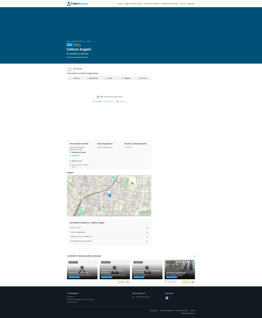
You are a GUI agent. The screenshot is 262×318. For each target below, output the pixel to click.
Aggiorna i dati (77, 161)
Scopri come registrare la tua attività (80, 299)
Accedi (182, 4)
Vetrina (88, 41)
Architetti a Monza (78, 41)
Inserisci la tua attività (169, 4)
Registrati (190, 4)
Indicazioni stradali (79, 152)
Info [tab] (69, 69)
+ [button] (70, 178)
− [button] (70, 181)
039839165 (76, 156)
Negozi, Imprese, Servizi (133, 4)
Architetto (128, 147)
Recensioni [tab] (77, 69)
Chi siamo (70, 297)
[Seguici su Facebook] (166, 297)
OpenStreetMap (140, 215)
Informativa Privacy (181, 311)
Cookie (192, 311)
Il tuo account (72, 302)
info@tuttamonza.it (143, 297)
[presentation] (191, 256)
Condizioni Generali (166, 311)
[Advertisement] (109, 86)
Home (120, 4)
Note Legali (153, 311)
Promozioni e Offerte (151, 4)
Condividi (98, 102)
